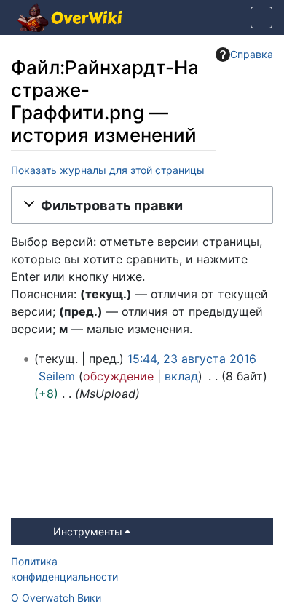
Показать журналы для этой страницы (108, 170)
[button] (142, 205)
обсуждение (118, 376)
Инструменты (87, 531)
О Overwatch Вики (56, 597)
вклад (181, 376)
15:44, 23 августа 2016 (191, 358)
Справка (251, 54)
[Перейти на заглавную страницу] (70, 19)
